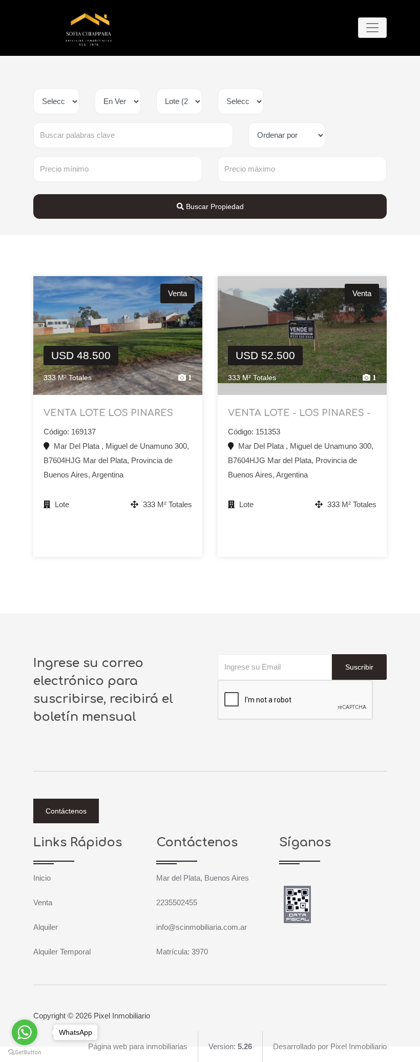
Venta (42, 902)
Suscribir (359, 667)
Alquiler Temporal (62, 951)
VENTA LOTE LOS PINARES (108, 413)
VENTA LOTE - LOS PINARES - (299, 413)
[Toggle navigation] (372, 27)
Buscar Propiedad (214, 206)
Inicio (42, 877)
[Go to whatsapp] (24, 1032)
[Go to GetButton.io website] (24, 1052)
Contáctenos (66, 811)
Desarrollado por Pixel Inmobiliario (330, 1046)
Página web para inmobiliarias (137, 1046)
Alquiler (45, 927)
